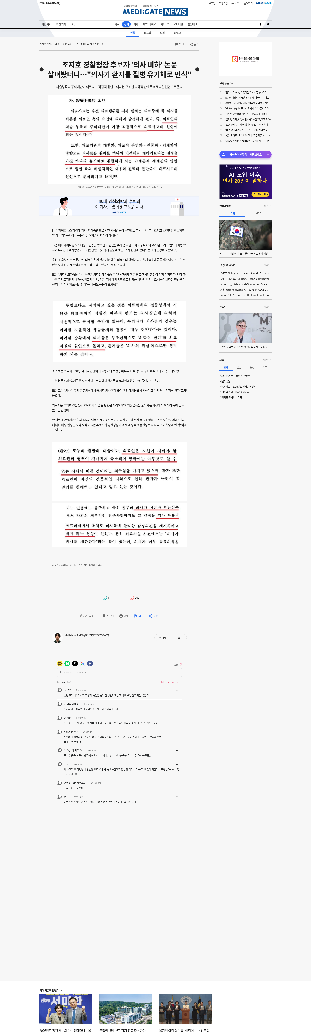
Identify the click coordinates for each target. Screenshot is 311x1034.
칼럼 (232, 213)
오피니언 (178, 24)
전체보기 (265, 206)
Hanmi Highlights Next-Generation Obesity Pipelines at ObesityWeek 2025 (245, 284)
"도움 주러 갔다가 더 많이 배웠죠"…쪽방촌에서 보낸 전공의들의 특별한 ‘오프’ (248, 124)
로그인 (212, 3)
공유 (196, 44)
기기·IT (165, 24)
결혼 (239, 367)
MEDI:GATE (264, 3)
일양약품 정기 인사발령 (230, 397)
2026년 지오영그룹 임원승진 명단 (235, 375)
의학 (135, 24)
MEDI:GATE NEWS (155, 10)
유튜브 (177, 33)
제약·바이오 (149, 24)
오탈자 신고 (90, 616)
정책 (126, 24)
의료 (117, 24)
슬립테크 (192, 24)
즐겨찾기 (248, 3)
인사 (226, 367)
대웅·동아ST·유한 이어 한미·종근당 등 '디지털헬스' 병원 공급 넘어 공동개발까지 (248, 135)
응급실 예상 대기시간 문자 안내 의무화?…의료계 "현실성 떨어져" (248, 97)
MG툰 (258, 213)
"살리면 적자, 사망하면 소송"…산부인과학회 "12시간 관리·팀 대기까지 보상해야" (248, 119)
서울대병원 (224, 381)
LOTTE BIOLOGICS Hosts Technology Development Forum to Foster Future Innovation (245, 278)
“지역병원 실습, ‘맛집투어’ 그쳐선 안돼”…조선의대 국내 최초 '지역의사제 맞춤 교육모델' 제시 (248, 141)
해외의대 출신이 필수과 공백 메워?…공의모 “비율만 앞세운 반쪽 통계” (248, 108)
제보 (181, 44)
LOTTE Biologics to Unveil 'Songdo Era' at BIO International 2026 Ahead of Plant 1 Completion (245, 273)
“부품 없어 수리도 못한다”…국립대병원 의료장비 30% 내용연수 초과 (248, 130)
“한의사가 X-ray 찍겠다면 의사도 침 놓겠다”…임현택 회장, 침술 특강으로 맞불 (248, 92)
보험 (162, 33)
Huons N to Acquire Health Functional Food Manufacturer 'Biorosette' (245, 295)
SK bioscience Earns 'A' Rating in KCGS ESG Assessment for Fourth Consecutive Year (245, 289)
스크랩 (110, 616)
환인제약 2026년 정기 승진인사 (234, 392)
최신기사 (61, 24)
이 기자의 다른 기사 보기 (170, 637)
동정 (252, 367)
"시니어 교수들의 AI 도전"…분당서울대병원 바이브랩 (248, 114)
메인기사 (46, 24)
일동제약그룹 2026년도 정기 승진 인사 (237, 386)
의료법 (147, 33)
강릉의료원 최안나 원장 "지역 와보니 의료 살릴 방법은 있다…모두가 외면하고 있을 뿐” (248, 103)
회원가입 (223, 3)
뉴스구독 (235, 3)
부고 (265, 367)
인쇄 (126, 616)
